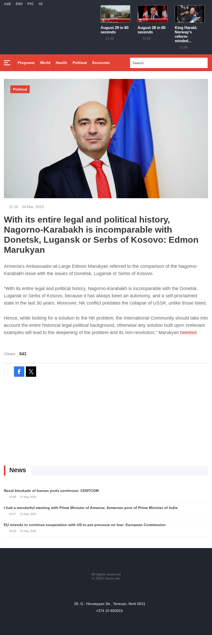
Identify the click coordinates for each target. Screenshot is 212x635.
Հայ (7, 4)
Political (80, 63)
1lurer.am (112, 578)
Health (61, 63)
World (45, 63)
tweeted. (189, 332)
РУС (30, 4)
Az (41, 4)
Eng (19, 4)
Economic (101, 63)
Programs (26, 63)
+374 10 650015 (109, 611)
